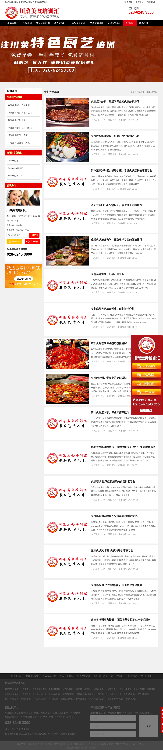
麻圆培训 (113, 694)
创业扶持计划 (117, 676)
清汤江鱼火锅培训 (12, 689)
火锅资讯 (129, 23)
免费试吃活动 (83, 676)
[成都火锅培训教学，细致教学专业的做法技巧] (67, 265)
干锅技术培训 (101, 694)
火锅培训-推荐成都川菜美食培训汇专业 (113, 481)
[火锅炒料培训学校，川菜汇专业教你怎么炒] (67, 161)
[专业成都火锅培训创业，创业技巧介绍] (67, 334)
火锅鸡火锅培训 (98, 689)
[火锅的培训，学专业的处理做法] (67, 403)
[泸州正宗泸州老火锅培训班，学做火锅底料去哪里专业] (67, 196)
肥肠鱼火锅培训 (67, 699)
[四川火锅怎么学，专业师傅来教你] (67, 438)
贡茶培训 (26, 689)
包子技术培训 (68, 689)
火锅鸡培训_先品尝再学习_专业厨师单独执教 (116, 585)
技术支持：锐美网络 (25, 744)
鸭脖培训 (151, 689)
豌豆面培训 (81, 699)
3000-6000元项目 (16, 168)
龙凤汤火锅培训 (39, 689)
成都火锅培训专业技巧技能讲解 (109, 343)
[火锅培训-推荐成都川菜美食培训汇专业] (67, 507)
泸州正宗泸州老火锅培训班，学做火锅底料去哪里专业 (121, 170)
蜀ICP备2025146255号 (85, 748)
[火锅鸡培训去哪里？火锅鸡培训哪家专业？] (67, 541)
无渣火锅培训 (114, 23)
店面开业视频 (66, 676)
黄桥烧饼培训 (68, 694)
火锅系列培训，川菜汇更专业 (107, 274)
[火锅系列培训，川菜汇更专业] (67, 299)
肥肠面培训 (41, 694)
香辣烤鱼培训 (26, 699)
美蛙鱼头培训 (78, 23)
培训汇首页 (16, 676)
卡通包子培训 (139, 689)
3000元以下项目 (15, 161)
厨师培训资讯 (100, 676)
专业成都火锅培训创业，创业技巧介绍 (112, 308)
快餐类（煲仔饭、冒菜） (18, 135)
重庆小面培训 (54, 689)
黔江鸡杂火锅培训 (127, 694)
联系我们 (151, 2)
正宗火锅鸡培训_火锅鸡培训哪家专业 (112, 550)
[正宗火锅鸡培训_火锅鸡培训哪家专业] (67, 576)
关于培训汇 (146, 676)
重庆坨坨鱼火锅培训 (96, 699)
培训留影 (132, 676)
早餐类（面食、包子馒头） (19, 105)
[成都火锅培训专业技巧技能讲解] (67, 368)
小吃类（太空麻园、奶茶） (19, 143)
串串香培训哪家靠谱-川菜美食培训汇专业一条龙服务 (120, 619)
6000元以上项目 (15, 176)
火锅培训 (27, 23)
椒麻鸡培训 (112, 689)
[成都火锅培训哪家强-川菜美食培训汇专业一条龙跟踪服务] (67, 472)
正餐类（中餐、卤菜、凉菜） (20, 113)
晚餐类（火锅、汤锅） (17, 120)
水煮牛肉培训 (131, 699)
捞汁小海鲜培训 (11, 699)
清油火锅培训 (60, 23)
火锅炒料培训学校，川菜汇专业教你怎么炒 (115, 136)
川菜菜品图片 (49, 676)
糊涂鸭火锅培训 (83, 689)
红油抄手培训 (125, 689)
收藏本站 (139, 2)
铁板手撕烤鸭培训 (115, 699)
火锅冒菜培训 (40, 699)
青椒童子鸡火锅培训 (84, 694)
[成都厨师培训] (33, 18)
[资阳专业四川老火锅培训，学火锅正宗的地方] (67, 230)
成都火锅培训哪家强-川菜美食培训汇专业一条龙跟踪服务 (123, 447)
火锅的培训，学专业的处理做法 (109, 378)
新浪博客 (128, 2)
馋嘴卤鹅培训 (28, 694)
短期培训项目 (32, 676)
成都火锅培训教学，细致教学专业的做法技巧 (116, 239)
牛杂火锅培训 (96, 23)
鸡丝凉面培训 (54, 694)
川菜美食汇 (12, 23)
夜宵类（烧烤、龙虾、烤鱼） (20, 128)
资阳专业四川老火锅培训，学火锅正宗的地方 (116, 205)
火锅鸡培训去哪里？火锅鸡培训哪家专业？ (115, 516)
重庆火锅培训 (43, 23)
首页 (133, 92)
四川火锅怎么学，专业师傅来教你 (110, 412)
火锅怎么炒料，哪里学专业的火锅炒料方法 (115, 101)
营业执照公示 (139, 744)
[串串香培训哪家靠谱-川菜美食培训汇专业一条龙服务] (67, 645)
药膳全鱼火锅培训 (12, 694)
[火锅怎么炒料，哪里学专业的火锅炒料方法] (67, 127)
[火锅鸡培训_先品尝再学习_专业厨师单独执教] (67, 610)
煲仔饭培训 (53, 699)
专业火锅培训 (152, 92)
